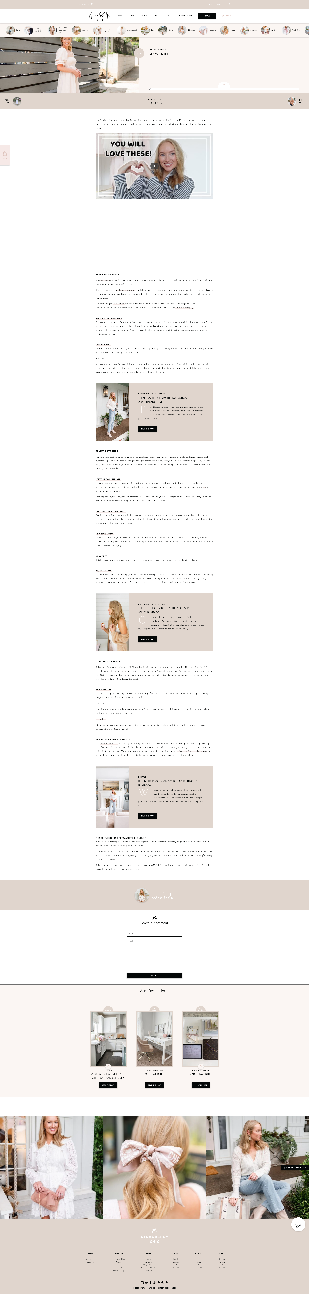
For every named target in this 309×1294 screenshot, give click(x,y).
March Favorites (200, 1074)
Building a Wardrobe (148, 1265)
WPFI (174, 1288)
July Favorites (158, 53)
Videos (220, 4)
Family (176, 1259)
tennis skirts (119, 304)
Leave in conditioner (108, 479)
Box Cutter (101, 703)
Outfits (212, 4)
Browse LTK (90, 1259)
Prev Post (7, 101)
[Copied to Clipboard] (162, 103)
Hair (199, 1259)
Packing (222, 1262)
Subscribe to (84, 4)
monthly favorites (157, 50)
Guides (222, 1259)
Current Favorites (90, 1265)
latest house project (109, 743)
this (204, 487)
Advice (176, 1262)
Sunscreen (102, 556)
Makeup (199, 1265)
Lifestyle (142, 777)
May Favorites (154, 1074)
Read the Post (147, 429)
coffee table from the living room (192, 751)
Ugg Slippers (103, 345)
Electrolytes (101, 719)
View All (148, 1271)
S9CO (167, 1288)
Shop (228, 16)
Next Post (301, 101)
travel (169, 16)
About (118, 1265)
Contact (119, 1268)
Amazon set (105, 280)
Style (120, 16)
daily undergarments (125, 290)
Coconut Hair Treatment (111, 511)
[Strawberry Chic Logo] (100, 16)
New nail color (105, 534)
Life (156, 16)
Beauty (145, 16)
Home (132, 16)
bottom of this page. (184, 307)
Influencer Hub (185, 16)
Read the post (108, 1085)
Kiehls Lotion (104, 571)
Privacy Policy (118, 1271)
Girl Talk (175, 1265)
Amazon (108, 1071)
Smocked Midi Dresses (109, 318)
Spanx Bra (100, 358)
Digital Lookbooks (148, 1268)
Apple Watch (103, 690)
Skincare (199, 1262)
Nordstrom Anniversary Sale (151, 394)
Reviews (148, 1262)
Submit (154, 975)
